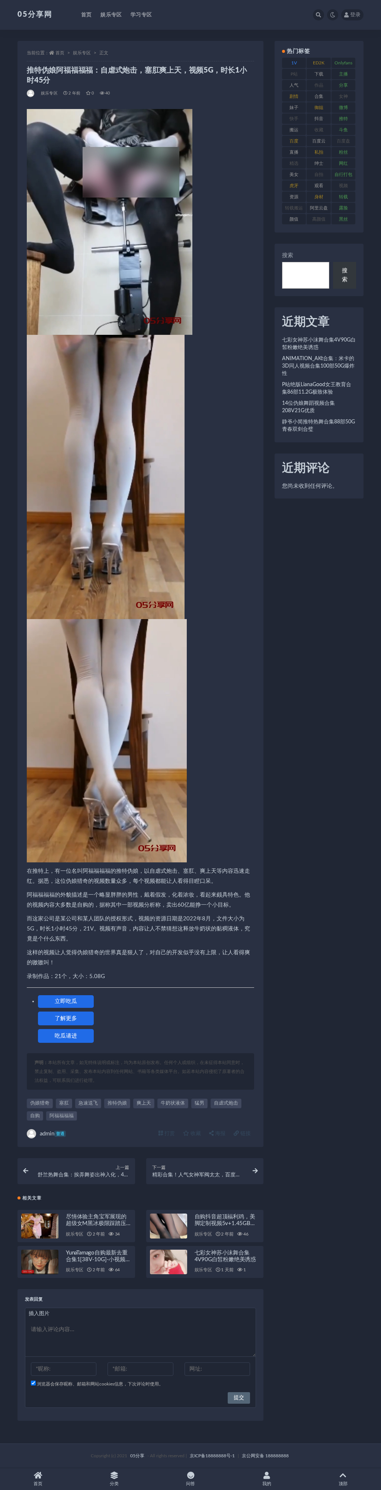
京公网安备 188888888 (265, 1456)
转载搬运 (294, 208)
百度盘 (343, 141)
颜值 (293, 219)
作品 (318, 85)
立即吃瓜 (66, 1001)
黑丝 (343, 219)
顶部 (343, 1483)
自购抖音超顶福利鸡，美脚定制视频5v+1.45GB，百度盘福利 (225, 1223)
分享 (343, 85)
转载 (343, 197)
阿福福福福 (61, 1116)
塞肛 (64, 1103)
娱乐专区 (111, 14)
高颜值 (319, 219)
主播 (343, 74)
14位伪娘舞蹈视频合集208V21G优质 (308, 407)
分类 (114, 1483)
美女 (293, 174)
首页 (86, 14)
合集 (318, 96)
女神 (343, 96)
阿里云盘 (319, 208)
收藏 (195, 1133)
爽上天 (144, 1103)
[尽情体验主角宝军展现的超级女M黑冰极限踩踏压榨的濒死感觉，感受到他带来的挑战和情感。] (39, 1226)
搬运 (293, 130)
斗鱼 (343, 130)
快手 (293, 118)
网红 (343, 163)
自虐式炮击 (226, 1103)
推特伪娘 (117, 1103)
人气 (293, 85)
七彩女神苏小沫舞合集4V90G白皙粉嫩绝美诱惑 (319, 343)
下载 (318, 74)
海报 (219, 1133)
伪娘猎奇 (39, 1103)
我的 (266, 1483)
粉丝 (343, 152)
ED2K (318, 63)
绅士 (318, 163)
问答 (190, 1483)
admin (52, 1134)
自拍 (318, 174)
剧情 (293, 96)
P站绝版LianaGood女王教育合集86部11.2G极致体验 (316, 388)
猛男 (199, 1103)
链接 (245, 1133)
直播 (293, 152)
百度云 (319, 141)
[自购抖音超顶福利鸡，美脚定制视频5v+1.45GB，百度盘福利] (168, 1226)
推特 (343, 118)
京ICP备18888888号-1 (212, 1456)
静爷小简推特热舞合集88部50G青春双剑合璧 (318, 425)
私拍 (318, 152)
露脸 (343, 208)
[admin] (31, 93)
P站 (294, 74)
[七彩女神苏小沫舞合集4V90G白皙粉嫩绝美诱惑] (168, 1262)
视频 (343, 185)
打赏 (169, 1133)
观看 (318, 185)
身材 (318, 197)
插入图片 (39, 1313)
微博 (343, 107)
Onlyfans (343, 63)
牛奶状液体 (173, 1103)
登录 (355, 14)
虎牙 (293, 185)
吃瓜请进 (66, 1036)
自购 (35, 1116)
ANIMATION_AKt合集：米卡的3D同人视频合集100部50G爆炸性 (318, 366)
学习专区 (141, 14)
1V (294, 63)
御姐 (318, 107)
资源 (293, 197)
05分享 (137, 1456)
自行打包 (343, 174)
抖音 (318, 118)
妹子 (293, 107)
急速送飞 (88, 1103)
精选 (293, 163)
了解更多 (66, 1018)
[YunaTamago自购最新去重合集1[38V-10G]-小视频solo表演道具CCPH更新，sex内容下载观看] (39, 1262)
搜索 (287, 255)
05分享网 (34, 14)
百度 (293, 141)
